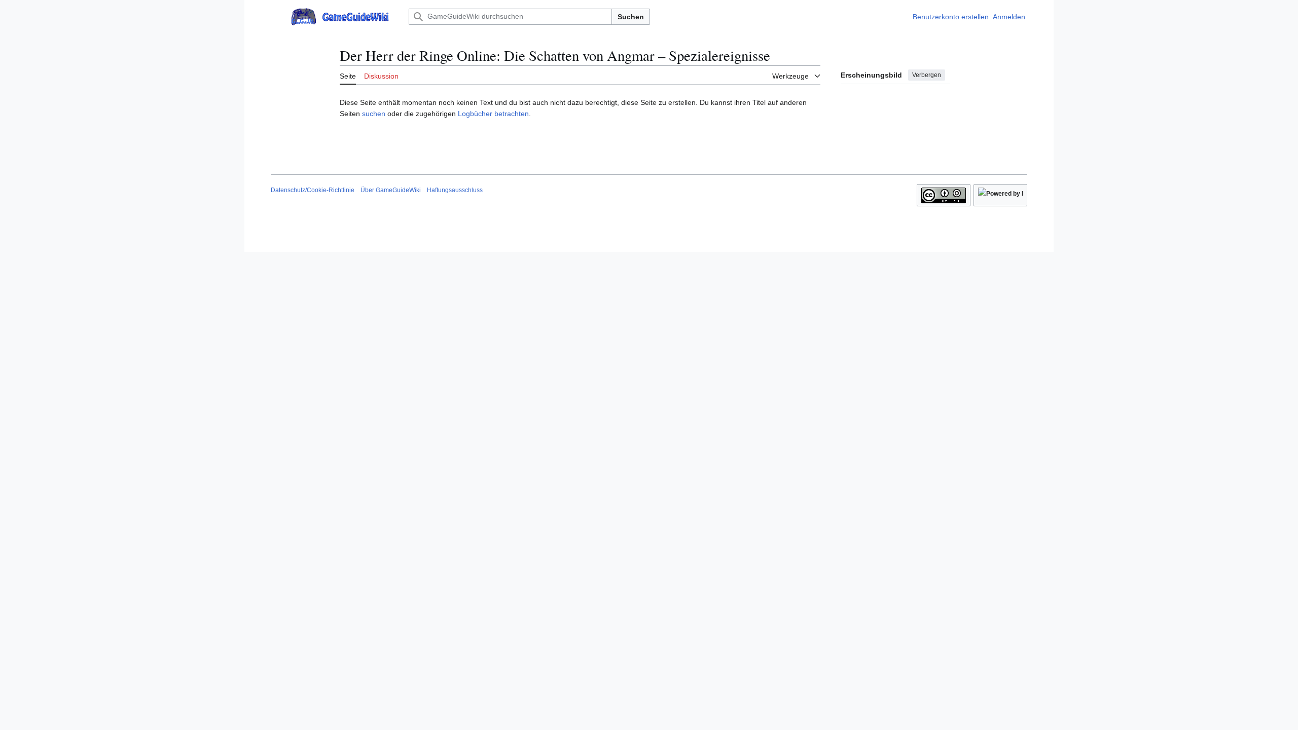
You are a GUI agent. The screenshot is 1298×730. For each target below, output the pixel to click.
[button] (276, 17)
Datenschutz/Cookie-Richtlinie (312, 190)
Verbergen (926, 75)
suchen (373, 114)
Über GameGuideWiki (390, 190)
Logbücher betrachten (493, 114)
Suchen (631, 17)
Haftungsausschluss (455, 190)
